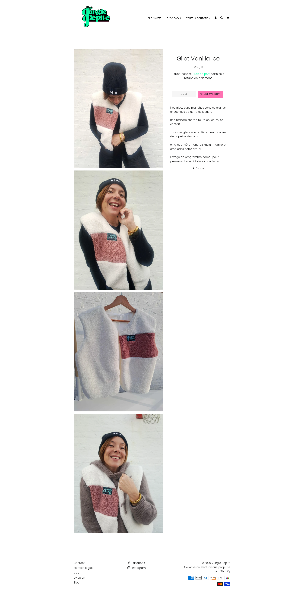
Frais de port (201, 74)
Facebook (138, 563)
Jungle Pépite (221, 563)
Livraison (79, 578)
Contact (79, 563)
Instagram (138, 568)
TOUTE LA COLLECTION (198, 18)
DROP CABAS (174, 18)
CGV (76, 573)
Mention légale (83, 568)
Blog (76, 582)
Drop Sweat (154, 18)
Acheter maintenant (211, 93)
